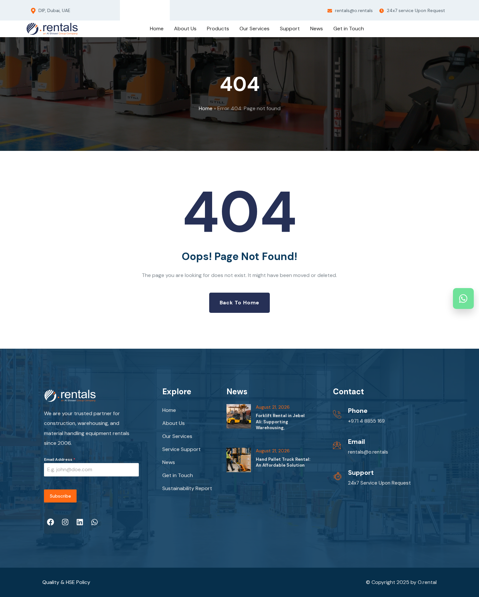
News (168, 462)
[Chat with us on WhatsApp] (463, 298)
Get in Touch (177, 475)
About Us (173, 423)
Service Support (181, 449)
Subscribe (60, 496)
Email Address (59, 459)
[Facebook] (127, 9)
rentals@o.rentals (353, 10)
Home (205, 108)
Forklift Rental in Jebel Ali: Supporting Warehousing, (280, 421)
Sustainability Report (187, 488)
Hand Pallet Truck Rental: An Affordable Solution (283, 462)
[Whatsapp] (163, 9)
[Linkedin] (151, 9)
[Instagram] (139, 9)
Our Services (177, 436)
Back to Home (240, 302)
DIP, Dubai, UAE (53, 10)
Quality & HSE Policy (66, 582)
